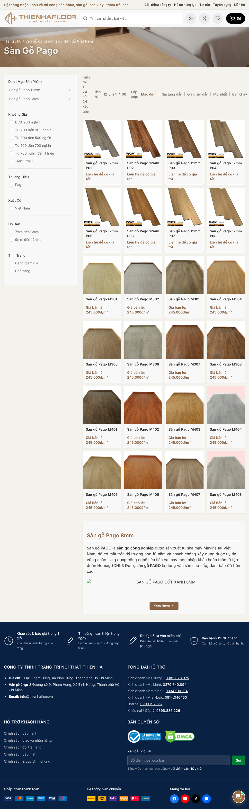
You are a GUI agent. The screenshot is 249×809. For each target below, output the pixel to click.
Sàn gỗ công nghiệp (42, 41)
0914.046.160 (176, 697)
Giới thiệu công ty (157, 5)
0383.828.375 (177, 678)
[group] (124, 640)
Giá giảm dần (197, 94)
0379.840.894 (175, 684)
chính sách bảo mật (189, 768)
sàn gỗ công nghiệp (135, 548)
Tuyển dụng (222, 5)
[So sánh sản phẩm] (204, 18)
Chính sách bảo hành (20, 733)
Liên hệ (239, 5)
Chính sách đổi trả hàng (23, 747)
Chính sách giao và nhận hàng (28, 740)
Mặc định (149, 94)
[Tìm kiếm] (85, 18)
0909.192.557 (151, 704)
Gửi (238, 760)
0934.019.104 (177, 691)
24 (114, 94)
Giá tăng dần (172, 94)
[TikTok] (195, 798)
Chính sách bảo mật (20, 754)
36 (124, 94)
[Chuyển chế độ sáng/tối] (190, 18)
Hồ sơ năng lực (185, 5)
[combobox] (134, 18)
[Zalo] (206, 798)
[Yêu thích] (218, 18)
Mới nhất (220, 94)
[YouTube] (185, 798)
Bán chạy (239, 94)
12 (105, 94)
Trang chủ (12, 41)
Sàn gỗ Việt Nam (78, 41)
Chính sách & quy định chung (27, 761)
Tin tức (204, 5)
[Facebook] (174, 798)
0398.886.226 (168, 710)
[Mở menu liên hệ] (238, 797)
